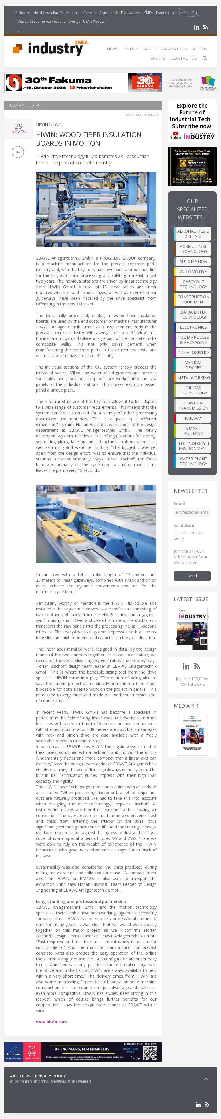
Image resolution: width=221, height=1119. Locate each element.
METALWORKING (193, 377)
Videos (200, 49)
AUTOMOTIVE (193, 271)
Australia (73, 12)
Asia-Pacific (54, 12)
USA (86, 21)
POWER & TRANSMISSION (193, 405)
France (161, 12)
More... (98, 21)
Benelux (89, 12)
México (23, 21)
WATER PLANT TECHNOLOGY (193, 461)
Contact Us (184, 58)
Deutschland (131, 12)
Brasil (103, 12)
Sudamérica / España (49, 21)
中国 (114, 12)
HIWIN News (48, 124)
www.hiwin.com (51, 1022)
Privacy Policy (50, 1076)
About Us (20, 1076)
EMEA (148, 12)
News (112, 49)
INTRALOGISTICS (193, 352)
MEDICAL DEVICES (193, 365)
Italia (174, 12)
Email (179, 503)
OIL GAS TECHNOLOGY (193, 390)
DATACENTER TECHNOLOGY (193, 314)
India (184, 12)
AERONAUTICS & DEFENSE (193, 233)
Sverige (74, 21)
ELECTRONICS (193, 327)
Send (192, 576)
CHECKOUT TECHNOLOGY (193, 284)
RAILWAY (193, 418)
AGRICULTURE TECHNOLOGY (193, 249)
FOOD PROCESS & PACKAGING (193, 339)
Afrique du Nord (28, 12)
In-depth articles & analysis (155, 49)
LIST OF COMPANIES (29, 1087)
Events (157, 58)
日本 (194, 12)
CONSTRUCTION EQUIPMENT (193, 299)
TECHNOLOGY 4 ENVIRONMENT (193, 446)
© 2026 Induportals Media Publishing (50, 1081)
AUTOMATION (193, 261)
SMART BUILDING (193, 430)
